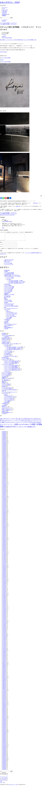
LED (1, 418)
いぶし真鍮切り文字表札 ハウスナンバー (8, 24)
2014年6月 (4, 599)
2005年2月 (4, 727)
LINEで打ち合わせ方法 (8, 259)
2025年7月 (4, 446)
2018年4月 (4, 546)
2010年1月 (4, 660)
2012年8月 (4, 625)
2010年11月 (4, 649)
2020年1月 (4, 522)
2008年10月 (4, 678)
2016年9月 (4, 568)
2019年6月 (4, 530)
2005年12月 (4, 716)
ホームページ (4, 7)
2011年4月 (4, 643)
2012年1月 (4, 633)
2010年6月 (4, 655)
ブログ (3, 8)
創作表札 (6, 299)
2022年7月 (4, 488)
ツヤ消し (35, 39)
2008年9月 (4, 679)
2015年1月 (4, 591)
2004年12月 (4, 730)
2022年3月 (4, 492)
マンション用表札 (7, 285)
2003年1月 (4, 756)
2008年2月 (4, 687)
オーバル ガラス (10, 278)
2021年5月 (4, 504)
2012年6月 (4, 627)
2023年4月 (4, 477)
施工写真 (4, 36)
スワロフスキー (36, 420)
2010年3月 (4, 658)
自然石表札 (6, 293)
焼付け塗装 (2, 39)
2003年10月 (4, 746)
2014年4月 (4, 602)
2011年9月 (4, 637)
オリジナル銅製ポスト (8, 325)
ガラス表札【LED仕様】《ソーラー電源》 (17, 281)
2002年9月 (4, 761)
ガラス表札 (9, 279)
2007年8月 (4, 693)
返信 (3, 227)
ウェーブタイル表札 (8, 301)
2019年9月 (4, 527)
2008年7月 (4, 681)
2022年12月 (4, 482)
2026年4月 (4, 436)
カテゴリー (4, 13)
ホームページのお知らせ (11, 316)
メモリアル (6, 371)
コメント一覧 (4, 9)
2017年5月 (4, 559)
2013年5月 (4, 614)
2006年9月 (4, 705)
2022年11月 (4, 483)
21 (6, 778)
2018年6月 (4, 544)
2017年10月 (4, 553)
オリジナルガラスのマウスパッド (11, 308)
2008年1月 (4, 688)
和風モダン (27, 424)
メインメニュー (2, 5)
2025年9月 (4, 444)
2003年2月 (4, 755)
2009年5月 (4, 670)
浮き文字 (30, 39)
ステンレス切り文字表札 (7, 37)
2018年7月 (4, 543)
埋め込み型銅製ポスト (8, 327)
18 (2, 778)
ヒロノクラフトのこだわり (12, 313)
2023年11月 (4, 469)
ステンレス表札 (7, 352)
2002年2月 (4, 769)
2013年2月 (4, 618)
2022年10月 (4, 484)
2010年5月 (4, 656)
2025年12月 (4, 440)
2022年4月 (4, 491)
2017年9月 (4, 554)
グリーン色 (13, 420)
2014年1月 (4, 605)
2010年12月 (4, 648)
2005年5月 (4, 724)
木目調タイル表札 (5, 342)
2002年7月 (4, 763)
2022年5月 (4, 490)
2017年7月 (4, 557)
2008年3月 (4, 686)
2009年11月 (4, 663)
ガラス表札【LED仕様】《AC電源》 (16, 280)
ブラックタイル (33, 422)
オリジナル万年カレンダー (12, 312)
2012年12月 (4, 620)
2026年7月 (4, 432)
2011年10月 (4, 636)
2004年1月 (4, 742)
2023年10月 (4, 470)
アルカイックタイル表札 (9, 286)
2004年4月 (4, 739)
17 (1, 778)
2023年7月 (4, 474)
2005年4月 (4, 725)
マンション (10, 424)
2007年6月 (4, 695)
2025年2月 (4, 452)
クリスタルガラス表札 (8, 304)
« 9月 (1, 782)
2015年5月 (4, 587)
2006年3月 (4, 712)
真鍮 (1, 426)
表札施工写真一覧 (5, 14)
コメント (2, 240)
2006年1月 (4, 715)
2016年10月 (4, 567)
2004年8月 (4, 734)
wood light (6, 328)
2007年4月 (4, 697)
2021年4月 (4, 505)
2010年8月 (4, 652)
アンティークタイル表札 (9, 287)
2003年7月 (4, 749)
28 (6, 780)
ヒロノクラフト (7, 309)
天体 (31, 424)
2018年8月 (4, 542)
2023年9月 (4, 471)
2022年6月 (4, 489)
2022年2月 (4, 493)
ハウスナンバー (25, 39)
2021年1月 (4, 508)
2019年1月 (4, 536)
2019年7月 (4, 529)
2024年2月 (4, 466)
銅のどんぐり (17, 426)
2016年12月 (4, 565)
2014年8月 (4, 597)
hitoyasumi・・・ (10, 311)
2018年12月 (4, 537)
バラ (24, 422)
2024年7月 (4, 460)
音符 (33, 426)
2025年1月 (4, 453)
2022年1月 (4, 494)
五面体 (19, 424)
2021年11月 (4, 497)
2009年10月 (4, 664)
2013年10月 (4, 609)
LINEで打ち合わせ (3, 51)
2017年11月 (4, 552)
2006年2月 (4, 713)
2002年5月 (4, 765)
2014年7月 (4, 598)
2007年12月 (4, 689)
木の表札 (6, 271)
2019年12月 (4, 523)
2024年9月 (4, 458)
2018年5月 (4, 545)
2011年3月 (4, 644)
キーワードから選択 (8, 263)
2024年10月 (4, 456)
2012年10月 (4, 622)
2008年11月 (4, 677)
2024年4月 (4, 463)
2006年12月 (4, 702)
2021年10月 (4, 498)
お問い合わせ (4, 10)
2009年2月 (4, 673)
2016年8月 (4, 569)
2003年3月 (4, 754)
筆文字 (4, 426)
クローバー (9, 420)
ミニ (13, 424)
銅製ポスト (6, 326)
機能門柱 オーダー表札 (9, 294)
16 (0, 778)
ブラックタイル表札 (8, 291)
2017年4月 (4, 560)
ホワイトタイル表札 (8, 289)
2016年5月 (4, 573)
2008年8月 (4, 680)
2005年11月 (4, 717)
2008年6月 (4, 682)
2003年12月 (4, 743)
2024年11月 (4, 455)
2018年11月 (4, 538)
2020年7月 (4, 515)
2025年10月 (4, 443)
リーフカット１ (7, 350)
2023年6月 (4, 475)
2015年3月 (4, 589)
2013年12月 (4, 606)
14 (6, 777)
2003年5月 (4, 751)
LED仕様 (6, 336)
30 (0, 781)
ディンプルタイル (17, 422)
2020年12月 (4, 509)
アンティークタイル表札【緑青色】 (11, 367)
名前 (1, 242)
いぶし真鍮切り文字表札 (9, 273)
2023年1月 (4, 481)
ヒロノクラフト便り (10, 315)
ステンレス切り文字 (14, 39)
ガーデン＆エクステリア (9, 303)
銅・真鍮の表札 (7, 296)
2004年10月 (4, 732)
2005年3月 (4, 726)
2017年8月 (4, 556)
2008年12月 (4, 675)
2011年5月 (4, 642)
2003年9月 (4, 747)
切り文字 (22, 424)
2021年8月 (4, 500)
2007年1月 (4, 701)
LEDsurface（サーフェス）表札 (10, 356)
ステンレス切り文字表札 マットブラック (8, 22)
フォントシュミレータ (8, 264)
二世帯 (16, 424)
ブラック (27, 422)
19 (3, 778)
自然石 (8, 426)
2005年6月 (4, 723)
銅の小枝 (26, 426)
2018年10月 (4, 539)
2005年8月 (4, 720)
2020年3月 (4, 520)
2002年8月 (4, 762)
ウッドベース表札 (10, 277)
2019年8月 (4, 528)
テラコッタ (10, 422)
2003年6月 (4, 750)
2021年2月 (4, 507)
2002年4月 (4, 766)
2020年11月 (4, 511)
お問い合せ (35, 203)
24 (1, 780)
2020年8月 (4, 514)
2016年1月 (4, 577)
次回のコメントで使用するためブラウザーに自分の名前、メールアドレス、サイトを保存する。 (20, 248)
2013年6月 (4, 613)
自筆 (11, 426)
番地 (32, 39)
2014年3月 (4, 603)
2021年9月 (4, 499)
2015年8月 (4, 583)
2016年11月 (4, 566)
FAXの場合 (4, 12)
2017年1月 (4, 564)
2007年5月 (4, 696)
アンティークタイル (23, 418)
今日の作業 (9, 318)
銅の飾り (30, 426)
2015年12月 (4, 579)
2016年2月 (4, 576)
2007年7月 (4, 694)
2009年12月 (4, 662)
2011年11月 (4, 635)
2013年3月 (4, 617)
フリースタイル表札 (8, 351)
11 (2, 777)
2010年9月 (4, 651)
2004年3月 (4, 740)
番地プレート (4, 406)
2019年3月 (4, 534)
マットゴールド (7, 39)
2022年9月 (4, 485)
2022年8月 (4, 486)
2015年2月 (4, 590)
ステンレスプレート (27, 420)
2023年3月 (4, 478)
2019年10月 (4, 526)
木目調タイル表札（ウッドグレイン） (11, 274)
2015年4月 (4, 588)
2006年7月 (4, 708)
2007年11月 (4, 690)
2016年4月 (4, 574)
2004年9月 (4, 733)
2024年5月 (4, 462)
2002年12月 (4, 757)
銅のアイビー (22, 426)
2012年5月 (4, 628)
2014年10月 (4, 595)
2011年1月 (4, 647)
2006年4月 (4, 711)
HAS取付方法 (7, 284)
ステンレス (18, 420)
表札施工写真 (7, 270)
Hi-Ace (8, 320)
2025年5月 (4, 448)
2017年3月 (4, 561)
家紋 (33, 424)
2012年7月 (4, 626)
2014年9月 (4, 596)
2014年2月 (4, 604)
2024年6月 (4, 461)
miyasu (4, 34)
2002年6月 (4, 764)
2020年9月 (4, 513)
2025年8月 (4, 445)
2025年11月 (4, 441)
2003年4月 (4, 753)
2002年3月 (4, 768)
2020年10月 (4, 512)
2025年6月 (4, 447)
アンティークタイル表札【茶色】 (11, 366)
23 (0, 780)
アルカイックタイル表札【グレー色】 (11, 360)
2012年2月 (4, 632)
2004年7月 (4, 735)
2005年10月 (4, 718)
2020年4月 (4, 519)
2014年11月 (4, 594)
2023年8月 (4, 473)
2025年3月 (4, 451)
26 (3, 780)
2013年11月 (4, 607)
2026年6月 (4, 433)
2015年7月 (4, 584)
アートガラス (34, 418)
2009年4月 (4, 671)
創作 (5, 307)
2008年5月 (4, 683)
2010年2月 (4, 659)
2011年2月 (4, 645)
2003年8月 (4, 748)
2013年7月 (4, 612)
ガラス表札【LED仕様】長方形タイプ (14, 349)
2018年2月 (4, 549)
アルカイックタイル (10, 418)
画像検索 (4, 15)
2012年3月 (4, 630)
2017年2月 (4, 562)
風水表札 (6, 302)
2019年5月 (4, 531)
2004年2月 (4, 741)
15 (7, 777)
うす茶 (4, 418)
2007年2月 (4, 700)
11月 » (4, 782)
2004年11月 (4, 731)
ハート (21, 422)
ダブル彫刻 (6, 422)
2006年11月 (4, 703)
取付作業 (6, 321)
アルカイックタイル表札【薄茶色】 (11, 362)
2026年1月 (4, 439)
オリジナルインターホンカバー (10, 324)
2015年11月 (4, 580)
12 (3, 777)
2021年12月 (4, 496)
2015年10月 (4, 581)
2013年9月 (4, 610)
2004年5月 (4, 738)
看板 (5, 297)
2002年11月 (4, 758)
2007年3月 (4, 698)
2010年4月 (4, 657)
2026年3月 (4, 437)
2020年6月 (4, 516)
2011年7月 (4, 640)
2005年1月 (4, 728)
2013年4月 (4, 615)
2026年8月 (4, 431)
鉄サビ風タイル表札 (6, 337)
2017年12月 (4, 551)
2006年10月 (4, 704)
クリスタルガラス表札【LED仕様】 (9, 389)
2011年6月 (4, 641)
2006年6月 (4, 709)
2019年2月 (4, 535)
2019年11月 (4, 524)
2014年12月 (4, 592)
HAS (7, 310)
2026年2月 (4, 438)
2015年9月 (4, 582)
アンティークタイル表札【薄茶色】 (11, 365)
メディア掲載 (9, 317)
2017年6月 (4, 558)
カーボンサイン (5, 341)
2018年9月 (4, 541)
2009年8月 (4, 666)
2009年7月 (4, 667)
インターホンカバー (6, 407)
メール (1, 244)
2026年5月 (4, 435)
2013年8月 (4, 611)
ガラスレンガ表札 (7, 300)
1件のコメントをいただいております (7, 214)
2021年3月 (4, 506)
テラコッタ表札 (7, 292)
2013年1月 (4, 619)
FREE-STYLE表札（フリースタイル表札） (12, 276)
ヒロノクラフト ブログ (10, 2)
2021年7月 (4, 501)
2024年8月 (4, 459)
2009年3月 (4, 672)
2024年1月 (4, 467)
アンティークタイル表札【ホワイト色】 (12, 368)
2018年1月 (4, 550)
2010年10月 (4, 650)
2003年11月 (4, 745)
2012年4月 (4, 629)
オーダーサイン (7, 295)
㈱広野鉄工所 (7, 319)
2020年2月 (4, 521)
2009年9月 (4, 665)
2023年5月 (4, 476)
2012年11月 (4, 621)
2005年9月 (4, 719)
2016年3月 (4, 575)
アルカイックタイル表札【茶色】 (11, 363)
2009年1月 (4, 674)
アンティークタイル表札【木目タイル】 (12, 370)
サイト (1, 246)
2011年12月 (4, 634)
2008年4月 (4, 685)
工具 (36, 424)
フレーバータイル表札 (8, 288)
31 (1, 781)
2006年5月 (4, 710)
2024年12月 (4, 454)
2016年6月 (4, 572)
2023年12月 (4, 468)
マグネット (5, 424)
